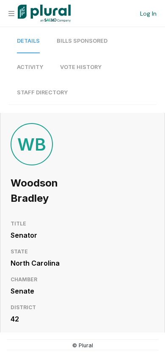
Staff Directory (42, 92)
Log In (148, 13)
